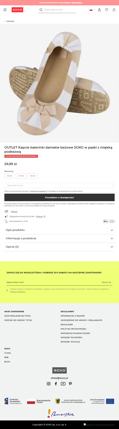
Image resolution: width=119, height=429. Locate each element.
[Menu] (5, 9)
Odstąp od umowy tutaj (18, 320)
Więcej (14, 211)
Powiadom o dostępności (59, 197)
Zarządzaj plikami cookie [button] (75, 333)
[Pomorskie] (59, 417)
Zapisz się (106, 282)
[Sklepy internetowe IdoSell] (99, 424)
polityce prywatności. (18, 292)
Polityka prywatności (73, 329)
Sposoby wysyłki (70, 342)
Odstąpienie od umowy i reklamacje (81, 320)
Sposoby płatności (71, 337)
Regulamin (67, 324)
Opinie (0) (12, 246)
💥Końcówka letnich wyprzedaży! (59, 2)
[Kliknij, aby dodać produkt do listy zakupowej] (117, 25)
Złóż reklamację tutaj (17, 316)
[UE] (59, 407)
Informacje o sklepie (73, 316)
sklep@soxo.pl (59, 378)
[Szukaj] (41, 10)
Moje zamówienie (14, 311)
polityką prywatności (38, 191)
